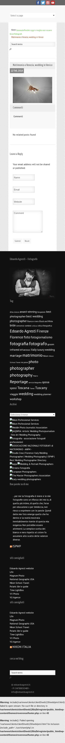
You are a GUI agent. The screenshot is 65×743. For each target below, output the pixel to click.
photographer (22, 368)
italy (34, 350)
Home (13, 30)
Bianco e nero (33, 321)
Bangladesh (41, 312)
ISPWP (16, 546)
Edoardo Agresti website (22, 568)
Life (11, 572)
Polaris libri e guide (19, 586)
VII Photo (14, 593)
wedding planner (42, 394)
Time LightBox (17, 590)
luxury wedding (46, 349)
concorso (20, 325)
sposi (13, 388)
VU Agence (15, 597)
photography (21, 375)
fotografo (38, 343)
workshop (15, 399)
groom (50, 344)
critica (34, 326)
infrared (14, 349)
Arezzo (16, 312)
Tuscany (41, 388)
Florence (16, 337)
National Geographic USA (22, 579)
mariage (16, 355)
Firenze (43, 331)
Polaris (35, 376)
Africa (12, 312)
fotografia (19, 343)
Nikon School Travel (19, 582)
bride (13, 325)
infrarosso (25, 349)
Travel (32, 388)
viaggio (14, 394)
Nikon (45, 355)
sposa (45, 382)
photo (33, 361)
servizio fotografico (35, 382)
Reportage (19, 381)
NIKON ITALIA (21, 647)
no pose (24, 362)
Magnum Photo (17, 575)
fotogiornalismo (41, 337)
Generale (20, 30)
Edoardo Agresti (23, 331)
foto (27, 337)
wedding (26, 393)
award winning (28, 311)
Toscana (23, 388)
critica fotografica (44, 325)
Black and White (46, 321)
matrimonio (32, 355)
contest (28, 325)
